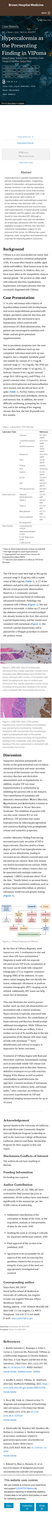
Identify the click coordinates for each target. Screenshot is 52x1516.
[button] (26, 496)
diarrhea (8, 76)
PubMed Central (25, 1371)
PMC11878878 (14, 90)
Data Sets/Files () (25, 142)
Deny (9, 1505)
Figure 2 (35, 623)
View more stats (26, 162)
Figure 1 (32, 604)
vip (35, 67)
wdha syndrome (23, 76)
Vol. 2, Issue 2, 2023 (10, 32)
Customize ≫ (28, 1507)
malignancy (9, 70)
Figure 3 (8, 895)
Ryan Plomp (12, 103)
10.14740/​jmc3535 (16, 1367)
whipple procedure (12, 73)
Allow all (43, 1507)
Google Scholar (10, 1371)
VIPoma (25, 67)
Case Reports (10, 26)
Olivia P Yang (8, 58)
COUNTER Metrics (25, 1488)
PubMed (36, 1371)
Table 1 (14, 391)
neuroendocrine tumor (28, 70)
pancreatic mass (31, 73)
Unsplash (21, 103)
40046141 (11, 94)
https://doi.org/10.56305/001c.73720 (19, 86)
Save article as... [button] (25, 137)
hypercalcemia (10, 67)
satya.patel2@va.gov (22, 1318)
